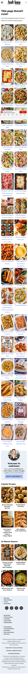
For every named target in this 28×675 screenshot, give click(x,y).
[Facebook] (6, 608)
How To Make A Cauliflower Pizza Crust (7, 444)
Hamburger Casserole (7, 86)
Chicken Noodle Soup (21, 305)
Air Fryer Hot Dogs (7, 285)
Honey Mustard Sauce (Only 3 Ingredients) (20, 264)
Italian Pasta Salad (21, 105)
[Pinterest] (16, 608)
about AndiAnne (13, 476)
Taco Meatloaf (21, 285)
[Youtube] (11, 608)
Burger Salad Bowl (21, 86)
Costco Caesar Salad (20, 125)
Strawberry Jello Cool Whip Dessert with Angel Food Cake (7, 193)
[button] (24, 119)
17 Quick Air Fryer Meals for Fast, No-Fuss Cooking (7, 239)
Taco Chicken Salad (7, 105)
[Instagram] (21, 608)
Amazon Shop (7, 603)
